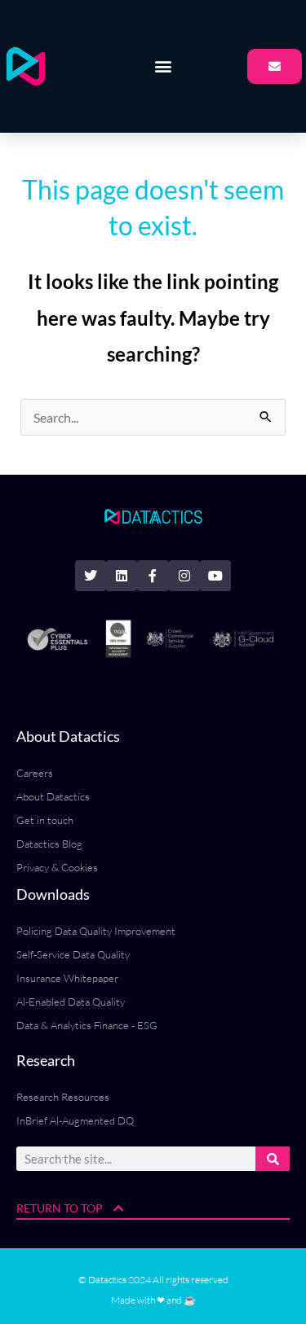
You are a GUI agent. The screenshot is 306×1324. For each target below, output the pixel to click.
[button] (163, 66)
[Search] (272, 1158)
